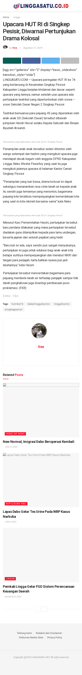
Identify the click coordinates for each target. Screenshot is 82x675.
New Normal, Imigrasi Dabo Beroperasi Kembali (38, 442)
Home (6, 17)
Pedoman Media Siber (31, 637)
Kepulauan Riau (16, 504)
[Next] (44, 609)
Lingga (16, 17)
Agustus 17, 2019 (32, 47)
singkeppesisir (14, 309)
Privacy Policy (54, 637)
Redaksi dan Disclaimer (49, 633)
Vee (14, 47)
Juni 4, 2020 (10, 522)
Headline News (15, 434)
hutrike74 (17, 304)
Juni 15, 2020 (10, 447)
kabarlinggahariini (39, 304)
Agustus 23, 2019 (12, 597)
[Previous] (38, 609)
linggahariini (62, 304)
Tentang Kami (24, 633)
